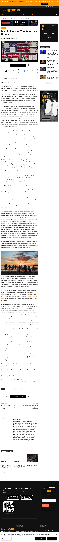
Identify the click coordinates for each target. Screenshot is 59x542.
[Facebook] (46, 7)
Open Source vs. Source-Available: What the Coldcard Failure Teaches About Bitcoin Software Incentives (7, 466)
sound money (18, 388)
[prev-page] (2, 473)
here (13, 178)
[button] (56, 14)
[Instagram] (57, 7)
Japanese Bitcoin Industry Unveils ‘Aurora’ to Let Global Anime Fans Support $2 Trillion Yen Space (52, 70)
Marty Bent (26, 168)
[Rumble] (53, 7)
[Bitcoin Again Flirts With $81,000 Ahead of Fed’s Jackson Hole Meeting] (43, 77)
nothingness (18, 314)
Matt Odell (34, 168)
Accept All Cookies (40, 538)
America (7, 388)
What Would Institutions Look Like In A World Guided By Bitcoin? (8, 407)
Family (12, 388)
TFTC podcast (22, 182)
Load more (48, 82)
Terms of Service (12, 1)
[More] (28, 65)
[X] (14, 443)
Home (2, 18)
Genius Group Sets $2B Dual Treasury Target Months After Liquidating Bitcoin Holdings (52, 62)
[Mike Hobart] (2, 38)
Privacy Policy (22, 1)
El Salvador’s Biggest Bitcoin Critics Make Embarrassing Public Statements (29, 407)
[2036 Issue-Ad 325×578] (49, 106)
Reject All (52, 538)
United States (25, 388)
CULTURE (7, 18)
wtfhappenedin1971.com (13, 150)
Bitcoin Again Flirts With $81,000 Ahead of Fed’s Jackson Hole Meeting (52, 77)
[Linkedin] (55, 7)
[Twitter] (48, 7)
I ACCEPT (44, 4)
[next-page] (4, 473)
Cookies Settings (6, 538)
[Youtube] (51, 7)
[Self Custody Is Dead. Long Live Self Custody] (32, 458)
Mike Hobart (7, 38)
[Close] (56, 534)
